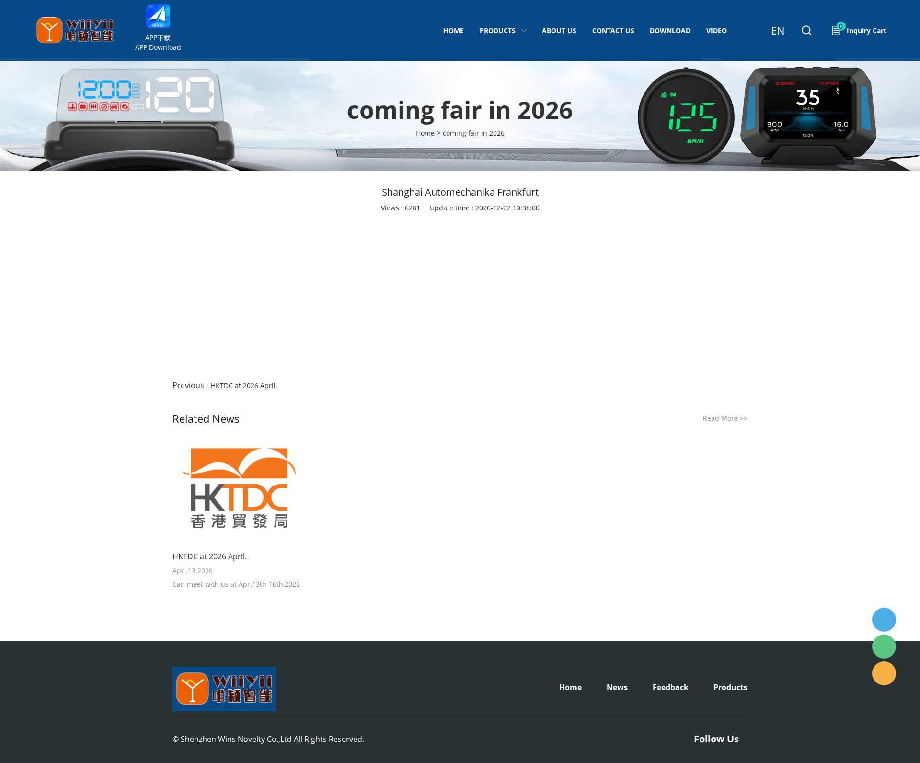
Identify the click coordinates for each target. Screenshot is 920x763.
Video (716, 30)
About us (559, 30)
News (617, 687)
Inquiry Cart (862, 28)
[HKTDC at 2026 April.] (239, 490)
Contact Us (613, 30)
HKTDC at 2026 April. (244, 385)
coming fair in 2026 (474, 133)
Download (670, 30)
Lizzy (884, 620)
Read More (725, 418)
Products (498, 30)
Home (453, 30)
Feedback (671, 687)
